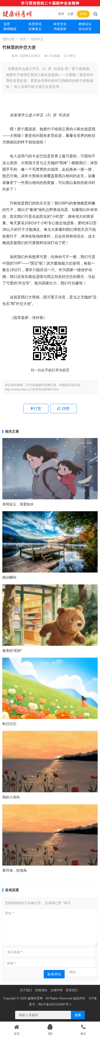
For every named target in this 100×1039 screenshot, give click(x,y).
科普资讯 (35, 24)
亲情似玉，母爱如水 (18, 504)
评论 (9, 913)
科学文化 (60, 24)
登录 (61, 14)
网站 (72, 972)
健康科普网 (35, 998)
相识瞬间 (9, 577)
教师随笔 (10, 29)
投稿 (83, 14)
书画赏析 (60, 29)
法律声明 (56, 990)
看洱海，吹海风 (14, 870)
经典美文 (35, 29)
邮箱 (11, 963)
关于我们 (26, 990)
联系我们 (72, 990)
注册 (70, 14)
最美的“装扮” (12, 650)
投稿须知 (41, 990)
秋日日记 (9, 724)
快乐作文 (37, 39)
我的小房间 (11, 797)
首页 (6, 24)
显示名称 (14, 952)
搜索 (78, 1015)
